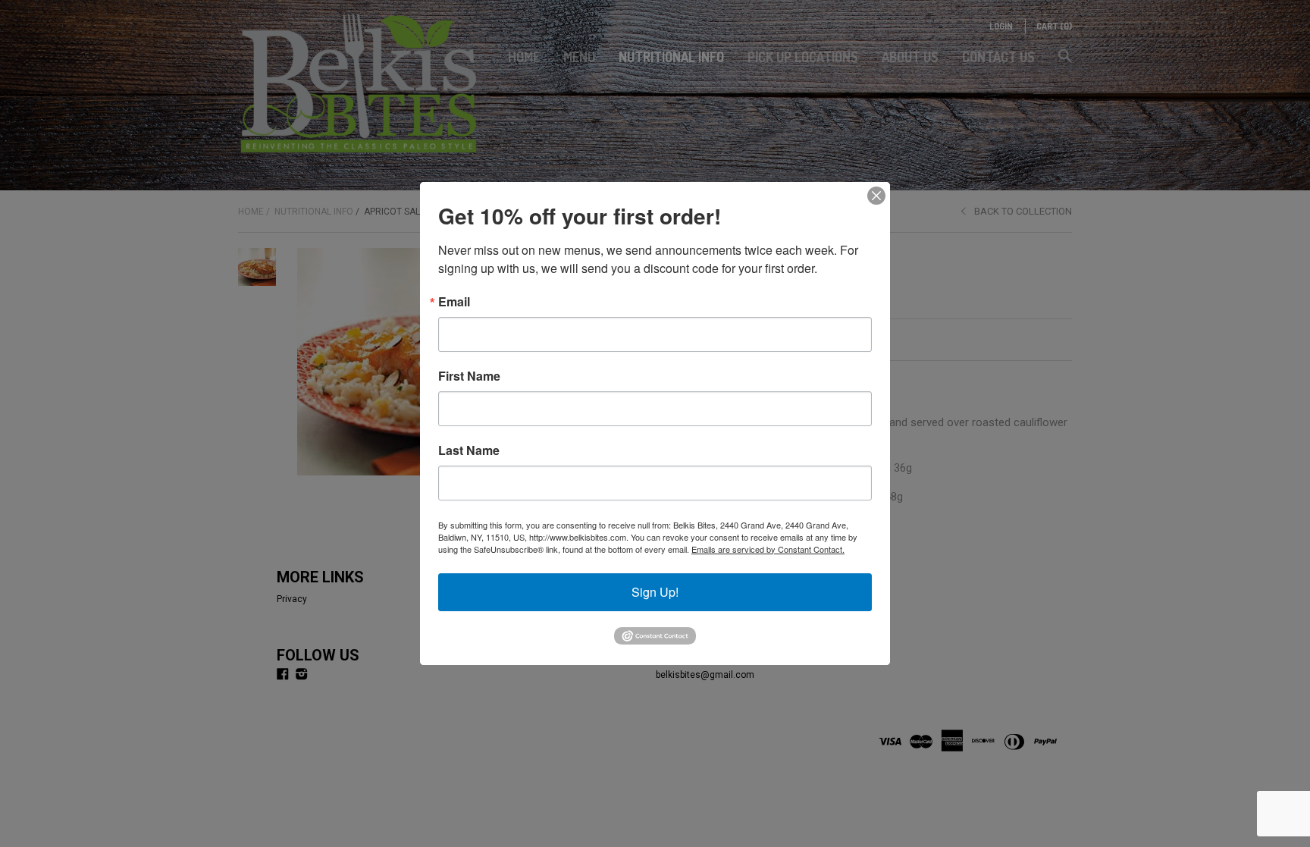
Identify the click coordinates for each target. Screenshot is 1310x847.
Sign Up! (655, 592)
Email (454, 302)
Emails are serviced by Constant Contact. (768, 549)
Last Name (469, 450)
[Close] (876, 196)
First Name (469, 376)
